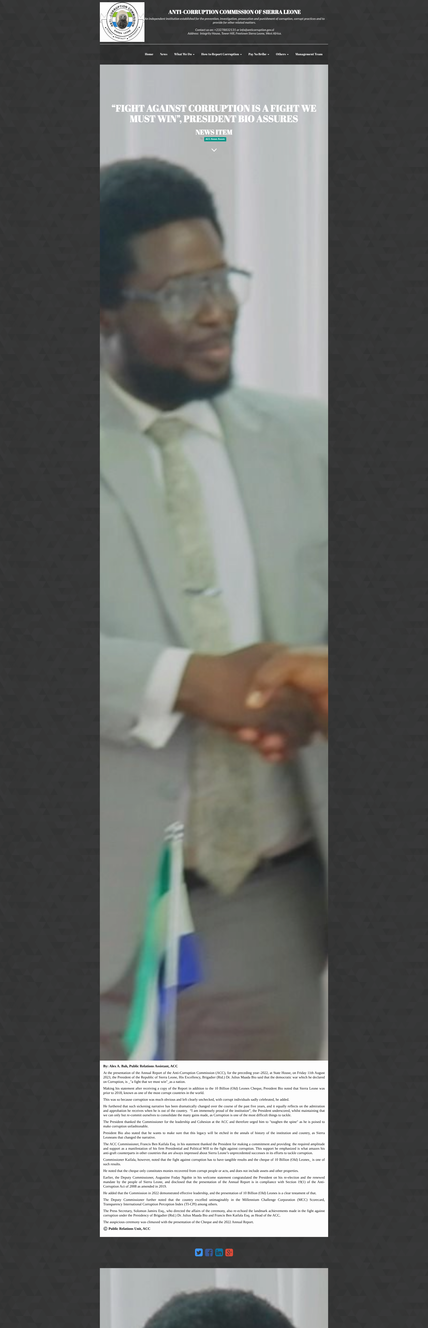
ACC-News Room (215, 139)
